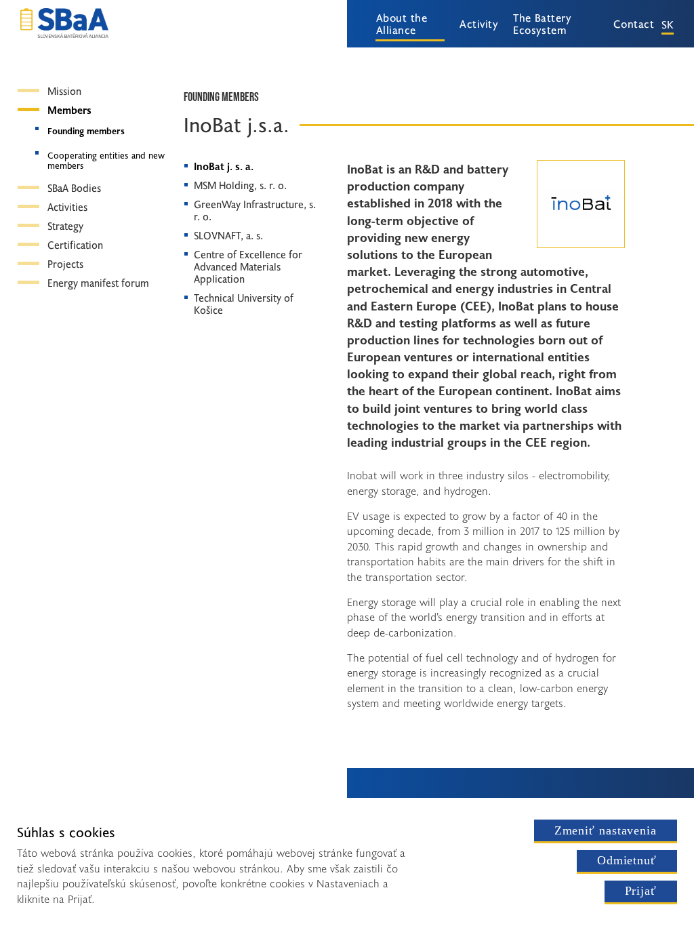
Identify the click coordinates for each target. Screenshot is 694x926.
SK (667, 23)
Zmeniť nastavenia (605, 830)
